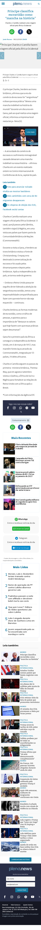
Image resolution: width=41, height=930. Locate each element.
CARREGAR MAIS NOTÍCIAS (20, 859)
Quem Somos (28, 905)
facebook (8, 408)
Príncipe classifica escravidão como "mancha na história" (29, 657)
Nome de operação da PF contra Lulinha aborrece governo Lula (20, 587)
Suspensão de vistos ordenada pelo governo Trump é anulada (29, 782)
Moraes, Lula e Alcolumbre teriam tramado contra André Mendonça (20, 576)
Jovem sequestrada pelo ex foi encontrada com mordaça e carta (21, 632)
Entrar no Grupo (22, 548)
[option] (20, 64)
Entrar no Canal (22, 529)
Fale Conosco (15, 905)
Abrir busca (38, 3)
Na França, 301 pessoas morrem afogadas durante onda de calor (28, 766)
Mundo (23, 652)
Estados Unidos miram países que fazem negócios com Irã (29, 673)
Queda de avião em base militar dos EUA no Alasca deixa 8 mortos (29, 848)
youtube (33, 408)
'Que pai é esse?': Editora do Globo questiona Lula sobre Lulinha (20, 609)
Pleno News (22, 4)
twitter (21, 412)
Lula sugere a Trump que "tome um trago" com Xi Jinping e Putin (29, 823)
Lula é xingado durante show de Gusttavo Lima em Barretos (21, 620)
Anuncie (5, 905)
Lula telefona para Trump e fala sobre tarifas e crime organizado (28, 836)
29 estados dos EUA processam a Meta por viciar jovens (29, 711)
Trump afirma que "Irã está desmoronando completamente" (28, 755)
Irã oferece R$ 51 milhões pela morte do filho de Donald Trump (30, 687)
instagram (14, 408)
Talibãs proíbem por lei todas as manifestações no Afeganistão (28, 741)
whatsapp (21, 408)
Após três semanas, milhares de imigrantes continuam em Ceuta (29, 793)
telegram (27, 408)
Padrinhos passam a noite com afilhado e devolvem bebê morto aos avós (20, 598)
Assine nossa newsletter (20, 874)
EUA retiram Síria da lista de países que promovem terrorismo (30, 700)
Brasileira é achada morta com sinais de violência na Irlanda (29, 806)
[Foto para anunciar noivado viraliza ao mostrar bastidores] (5, 707)
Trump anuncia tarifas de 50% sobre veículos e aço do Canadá (29, 728)
